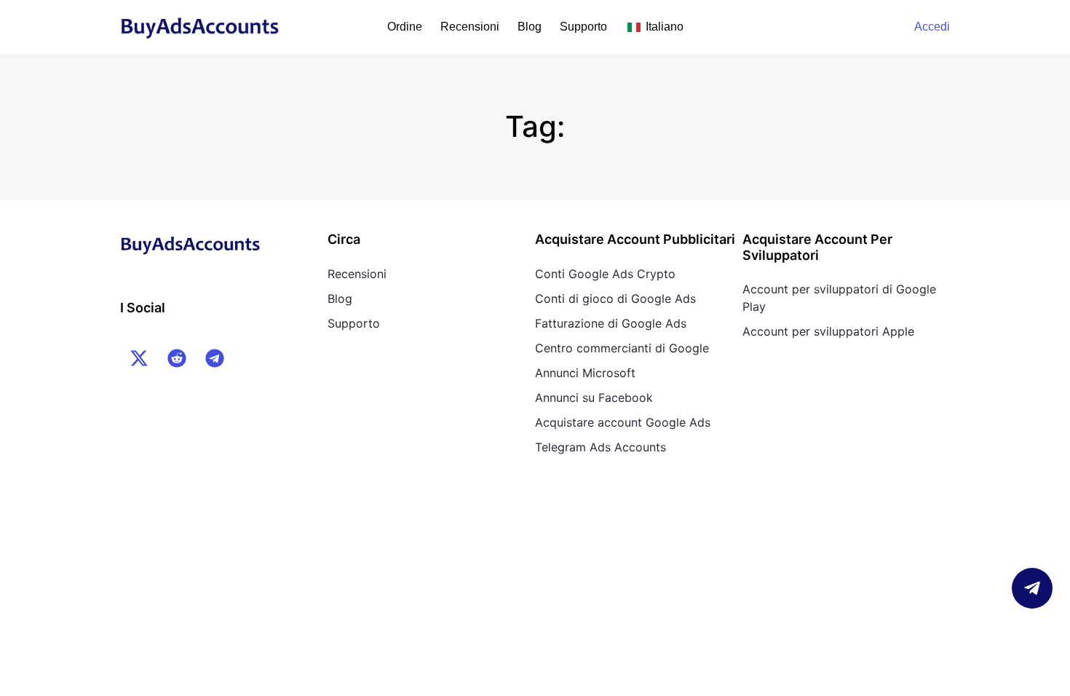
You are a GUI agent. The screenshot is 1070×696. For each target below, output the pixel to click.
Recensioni (469, 26)
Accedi (932, 26)
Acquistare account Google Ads (622, 422)
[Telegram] (215, 358)
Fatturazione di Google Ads (610, 323)
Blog (530, 26)
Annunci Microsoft (585, 372)
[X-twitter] (139, 358)
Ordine (404, 26)
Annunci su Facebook (594, 397)
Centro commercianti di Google (622, 348)
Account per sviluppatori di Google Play (839, 298)
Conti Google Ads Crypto (605, 273)
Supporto (583, 26)
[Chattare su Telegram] (1032, 588)
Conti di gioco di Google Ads (615, 298)
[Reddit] (177, 358)
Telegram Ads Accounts (600, 447)
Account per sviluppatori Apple (828, 331)
